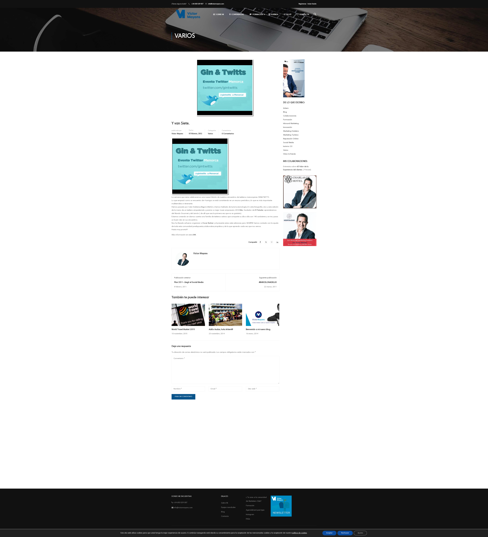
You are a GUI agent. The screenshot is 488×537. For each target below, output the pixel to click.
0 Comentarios (228, 134)
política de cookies (299, 533)
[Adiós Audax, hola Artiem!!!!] (225, 315)
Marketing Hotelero (291, 131)
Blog (288, 15)
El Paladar (259, 210)
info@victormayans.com (216, 4)
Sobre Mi (220, 15)
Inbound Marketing (291, 124)
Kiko (241, 210)
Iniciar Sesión (312, 4)
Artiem (286, 108)
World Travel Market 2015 (183, 329)
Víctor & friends (289, 154)
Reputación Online (290, 139)
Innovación (287, 127)
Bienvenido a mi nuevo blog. (258, 329)
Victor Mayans (177, 134)
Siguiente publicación (268, 278)
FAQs (248, 519)
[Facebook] (260, 242)
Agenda (274, 15)
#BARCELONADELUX (268, 282)
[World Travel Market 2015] (188, 315)
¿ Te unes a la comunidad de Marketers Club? (256, 499)
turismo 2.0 (287, 146)
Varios (210, 134)
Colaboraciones (289, 116)
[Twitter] (266, 242)
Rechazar (345, 533)
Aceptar (329, 533)
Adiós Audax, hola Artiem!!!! (221, 329)
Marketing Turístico (291, 135)
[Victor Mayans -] (187, 14)
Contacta (304, 15)
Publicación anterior (182, 278)
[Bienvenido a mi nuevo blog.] (262, 315)
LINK (194, 235)
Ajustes (360, 533)
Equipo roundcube (228, 507)
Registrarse (302, 4)
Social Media (288, 143)
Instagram (250, 515)
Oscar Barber (208, 223)
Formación (258, 15)
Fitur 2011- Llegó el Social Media (188, 282)
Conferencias (237, 15)
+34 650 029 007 (197, 4)
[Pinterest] (272, 242)
